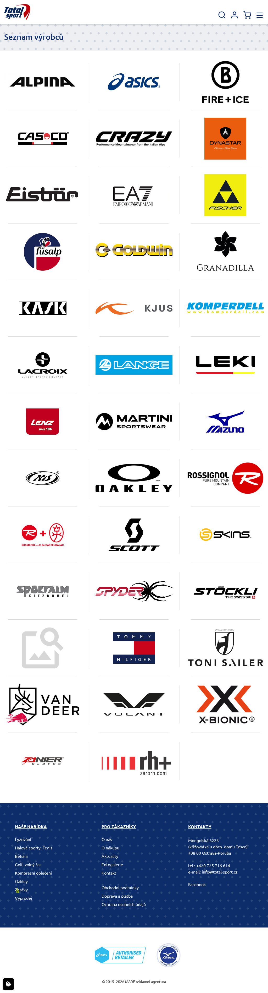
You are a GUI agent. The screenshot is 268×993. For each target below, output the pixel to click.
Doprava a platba (117, 896)
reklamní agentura (151, 982)
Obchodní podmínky (120, 887)
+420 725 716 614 (213, 865)
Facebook (197, 884)
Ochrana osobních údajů (124, 904)
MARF (130, 982)
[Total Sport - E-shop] (17, 12)
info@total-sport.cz (220, 872)
